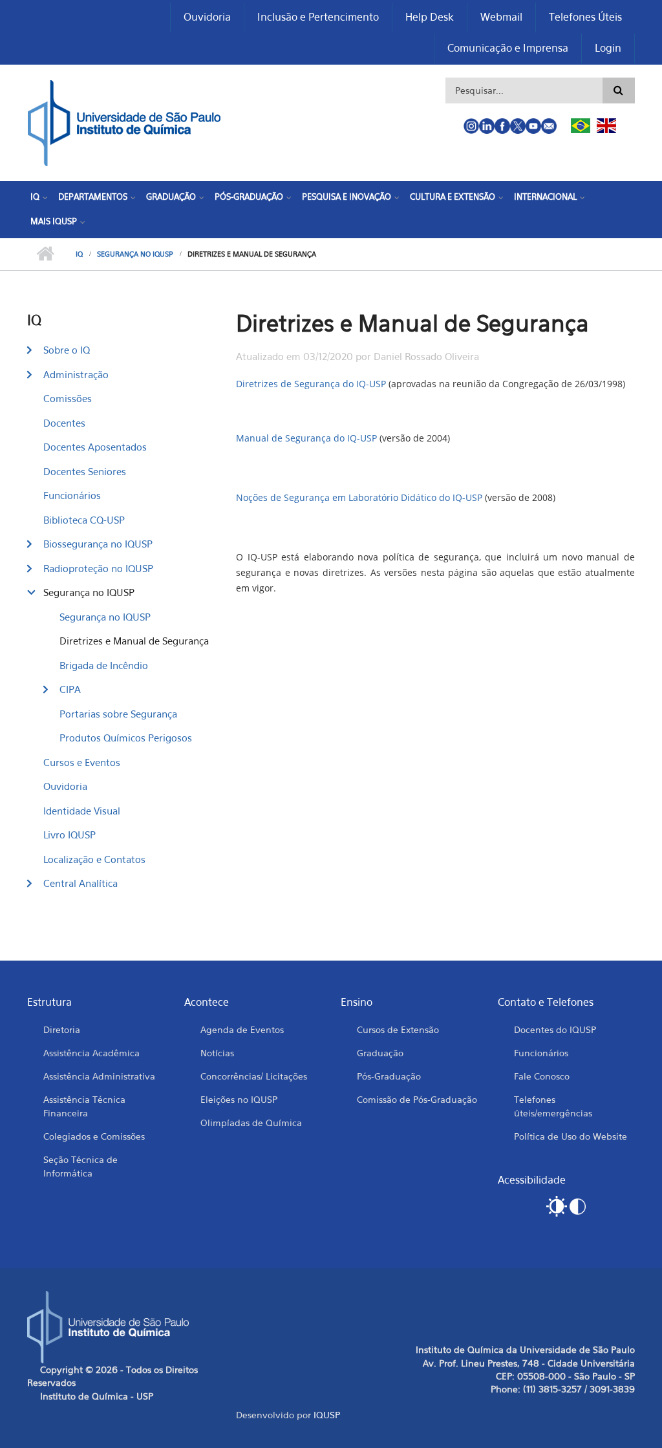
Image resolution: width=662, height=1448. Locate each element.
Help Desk (429, 16)
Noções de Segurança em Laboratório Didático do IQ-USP (359, 497)
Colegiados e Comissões (94, 1136)
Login (608, 47)
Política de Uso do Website (570, 1136)
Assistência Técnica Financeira (84, 1106)
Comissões (67, 398)
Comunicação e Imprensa (507, 47)
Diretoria (61, 1029)
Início (45, 254)
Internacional (545, 196)
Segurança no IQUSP (135, 254)
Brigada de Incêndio (103, 665)
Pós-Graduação (249, 196)
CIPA (70, 689)
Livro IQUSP (69, 834)
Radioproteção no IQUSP (98, 568)
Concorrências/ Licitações (253, 1075)
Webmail (501, 16)
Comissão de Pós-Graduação (417, 1099)
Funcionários (72, 495)
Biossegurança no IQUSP (98, 543)
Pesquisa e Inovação (346, 196)
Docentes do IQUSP (555, 1029)
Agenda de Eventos (242, 1029)
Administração (76, 374)
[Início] (124, 121)
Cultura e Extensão (452, 196)
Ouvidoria (207, 16)
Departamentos (92, 196)
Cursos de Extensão (398, 1029)
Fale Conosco (542, 1075)
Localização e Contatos (94, 859)
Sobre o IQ (66, 350)
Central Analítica (80, 883)
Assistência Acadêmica (91, 1052)
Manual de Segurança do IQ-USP (306, 438)
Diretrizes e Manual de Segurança (134, 640)
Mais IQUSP (53, 221)
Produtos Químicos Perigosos (125, 737)
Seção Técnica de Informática (80, 1166)
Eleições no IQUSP (238, 1099)
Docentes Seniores (84, 471)
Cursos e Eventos (81, 762)
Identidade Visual (81, 810)
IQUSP (327, 1414)
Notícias (217, 1052)
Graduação (171, 196)
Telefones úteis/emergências (553, 1106)
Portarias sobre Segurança (118, 713)
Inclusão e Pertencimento (318, 16)
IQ (34, 196)
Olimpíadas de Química (251, 1122)
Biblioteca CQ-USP (84, 520)
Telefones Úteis (585, 16)
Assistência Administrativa (99, 1075)
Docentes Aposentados (95, 446)
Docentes (64, 423)
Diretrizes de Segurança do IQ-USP (311, 384)
